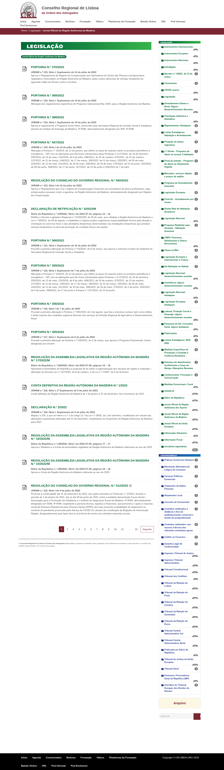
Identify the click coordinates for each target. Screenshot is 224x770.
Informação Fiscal (173, 440)
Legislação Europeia (174, 192)
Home (24, 30)
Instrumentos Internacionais (178, 47)
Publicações (170, 333)
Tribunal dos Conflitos (175, 576)
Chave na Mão (171, 250)
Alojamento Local (173, 495)
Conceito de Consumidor (177, 502)
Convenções (170, 83)
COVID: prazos (171, 90)
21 (136, 529)
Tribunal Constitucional (176, 569)
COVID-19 (169, 391)
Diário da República (174, 398)
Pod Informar (178, 21)
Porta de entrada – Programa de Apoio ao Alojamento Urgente (178, 164)
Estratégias (170, 67)
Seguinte (147, 529)
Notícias (70, 21)
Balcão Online (148, 21)
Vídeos (99, 21)
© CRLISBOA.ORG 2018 (186, 757)
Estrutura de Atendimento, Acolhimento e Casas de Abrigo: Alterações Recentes (178, 365)
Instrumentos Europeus (176, 53)
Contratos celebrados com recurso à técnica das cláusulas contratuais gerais (178, 527)
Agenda (35, 21)
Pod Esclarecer (28, 25)
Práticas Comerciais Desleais (179, 460)
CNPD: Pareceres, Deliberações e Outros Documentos (175, 240)
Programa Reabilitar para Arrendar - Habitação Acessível (177, 228)
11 (122, 529)
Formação (85, 21)
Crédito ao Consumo (174, 537)
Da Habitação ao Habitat (176, 266)
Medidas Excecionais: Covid (178, 384)
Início (23, 21)
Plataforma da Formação (122, 21)
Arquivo (179, 703)
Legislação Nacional (174, 218)
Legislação (35, 30)
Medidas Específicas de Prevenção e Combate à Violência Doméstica (176, 352)
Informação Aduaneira (175, 433)
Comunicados (53, 21)
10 (115, 529)
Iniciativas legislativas (175, 446)
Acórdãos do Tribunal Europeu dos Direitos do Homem (176, 688)
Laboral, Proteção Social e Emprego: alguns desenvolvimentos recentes (178, 314)
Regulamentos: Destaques (177, 125)
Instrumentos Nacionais (176, 60)
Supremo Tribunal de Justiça (179, 553)
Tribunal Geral (171, 668)
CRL (163, 21)
